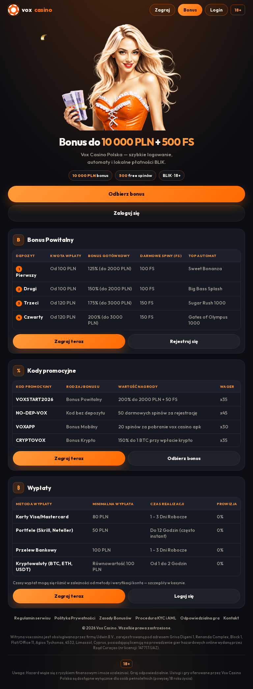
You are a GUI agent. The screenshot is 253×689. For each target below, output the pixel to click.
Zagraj (162, 10)
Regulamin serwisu (32, 618)
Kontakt (231, 618)
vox (37, 10)
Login (216, 10)
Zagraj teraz (69, 341)
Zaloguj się (126, 213)
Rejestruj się (184, 341)
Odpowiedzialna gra (199, 618)
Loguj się (184, 596)
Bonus (190, 10)
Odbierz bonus (126, 194)
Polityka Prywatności (74, 618)
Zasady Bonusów (115, 618)
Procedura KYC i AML (155, 618)
